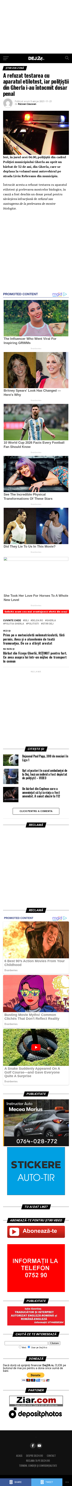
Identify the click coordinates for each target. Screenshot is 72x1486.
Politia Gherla (14, 624)
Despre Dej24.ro (34, 1455)
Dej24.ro (37, 620)
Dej (26, 620)
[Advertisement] (36, 27)
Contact (51, 1455)
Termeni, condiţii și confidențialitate (38, 1465)
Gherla (51, 620)
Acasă (19, 1455)
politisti (33, 624)
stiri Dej (47, 624)
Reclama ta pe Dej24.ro (38, 1460)
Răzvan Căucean (27, 104)
